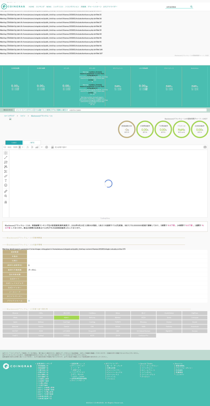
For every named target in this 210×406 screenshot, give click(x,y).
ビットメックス (113, 374)
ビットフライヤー (114, 370)
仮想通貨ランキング (44, 364)
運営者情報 (180, 366)
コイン (22, 116)
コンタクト (180, 374)
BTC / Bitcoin (78, 374)
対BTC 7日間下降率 (45, 394)
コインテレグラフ (148, 374)
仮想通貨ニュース (78, 364)
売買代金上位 (43, 370)
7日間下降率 (43, 385)
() (28, 301)
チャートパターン (78, 381)
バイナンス (111, 377)
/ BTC (32, 143)
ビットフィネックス (114, 372)
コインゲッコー (147, 368)
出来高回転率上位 (45, 396)
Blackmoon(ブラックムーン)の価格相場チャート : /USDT (186, 119)
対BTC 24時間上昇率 (46, 388)
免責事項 (179, 372)
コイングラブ (9, 116)
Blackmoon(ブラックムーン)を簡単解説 (24, 238)
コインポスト (147, 372)
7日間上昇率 (43, 383)
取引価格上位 (43, 374)
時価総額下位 (43, 368)
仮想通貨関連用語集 (79, 378)
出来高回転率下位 (45, 398)
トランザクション (78, 372)
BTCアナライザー (112, 364)
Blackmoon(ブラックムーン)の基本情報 (24, 245)
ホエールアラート (148, 370)
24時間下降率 (43, 381)
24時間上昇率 (43, 379)
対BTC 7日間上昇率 (45, 392)
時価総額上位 (43, 366)
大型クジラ (77, 370)
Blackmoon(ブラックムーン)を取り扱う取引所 (27, 309)
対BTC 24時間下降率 (46, 390)
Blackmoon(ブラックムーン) (41, 116)
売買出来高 (111, 368)
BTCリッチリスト (78, 366)
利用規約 (179, 370)
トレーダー (77, 368)
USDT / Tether (78, 376)
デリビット (111, 379)
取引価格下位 (43, 377)
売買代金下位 (43, 372)
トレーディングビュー (150, 366)
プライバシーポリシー (184, 368)
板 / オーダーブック (114, 366)
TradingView (105, 218)
